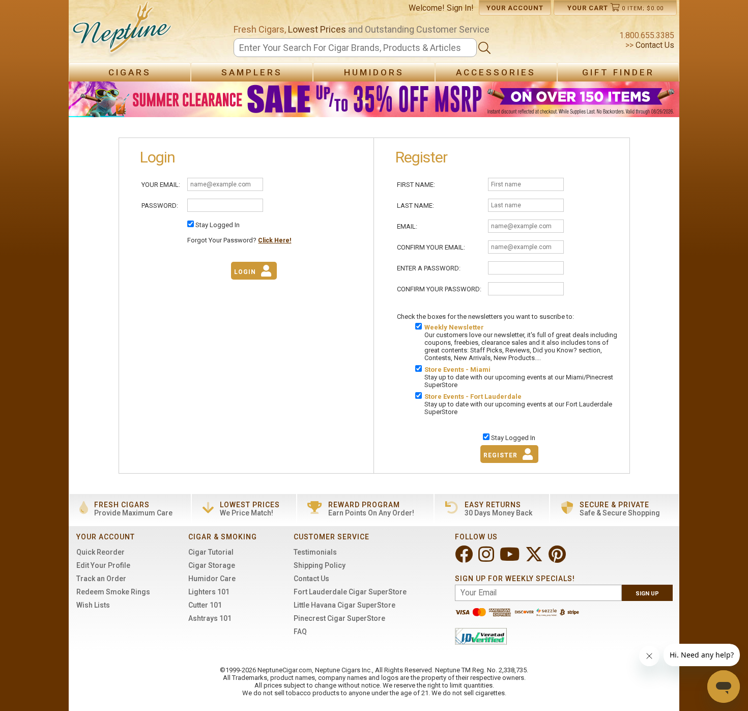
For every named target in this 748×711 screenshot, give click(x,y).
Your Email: (160, 184)
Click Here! (274, 240)
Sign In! (460, 8)
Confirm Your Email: (431, 247)
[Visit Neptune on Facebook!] (465, 558)
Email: (407, 226)
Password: (159, 205)
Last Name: (415, 205)
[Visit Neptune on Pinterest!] (558, 558)
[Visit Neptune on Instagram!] (487, 558)
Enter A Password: (429, 268)
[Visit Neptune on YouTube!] (511, 558)
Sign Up (647, 593)
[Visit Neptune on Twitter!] (535, 558)
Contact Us (654, 45)
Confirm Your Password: (439, 289)
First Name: (416, 184)
